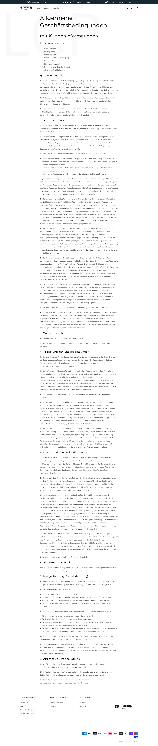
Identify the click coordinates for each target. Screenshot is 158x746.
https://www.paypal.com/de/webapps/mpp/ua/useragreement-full (71, 208)
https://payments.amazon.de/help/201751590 (89, 238)
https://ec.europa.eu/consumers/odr (72, 667)
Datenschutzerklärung (27, 714)
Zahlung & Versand (56, 702)
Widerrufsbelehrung (27, 710)
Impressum (24, 702)
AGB (21, 706)
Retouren (53, 706)
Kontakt (52, 710)
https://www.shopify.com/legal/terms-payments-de (65, 424)
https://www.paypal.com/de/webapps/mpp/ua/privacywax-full (77, 214)
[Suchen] (127, 8)
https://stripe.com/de (90, 447)
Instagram (83, 702)
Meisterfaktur (124, 741)
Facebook (82, 706)
